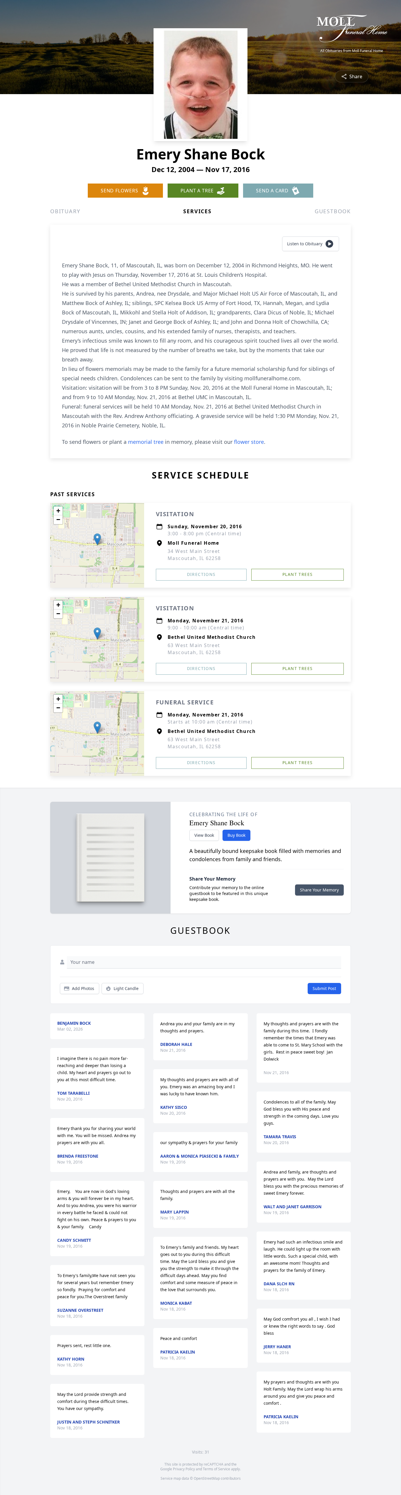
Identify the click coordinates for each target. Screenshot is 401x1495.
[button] (97, 539)
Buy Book (236, 835)
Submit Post (324, 988)
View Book (204, 835)
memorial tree (146, 441)
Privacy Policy (184, 1468)
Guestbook (333, 211)
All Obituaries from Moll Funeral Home (351, 51)
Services (197, 211)
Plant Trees (297, 574)
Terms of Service (216, 1468)
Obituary (65, 211)
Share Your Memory (319, 890)
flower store (249, 441)
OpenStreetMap (207, 1478)
